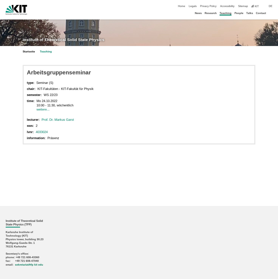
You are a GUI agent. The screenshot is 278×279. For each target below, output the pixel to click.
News (198, 13)
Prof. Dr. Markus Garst (58, 120)
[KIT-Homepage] (16, 10)
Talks (249, 13)
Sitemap (243, 6)
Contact (261, 13)
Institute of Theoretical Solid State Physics (63, 39)
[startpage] (271, 13)
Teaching (225, 13)
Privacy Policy (208, 6)
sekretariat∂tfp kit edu (29, 264)
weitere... (43, 109)
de (270, 6)
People (239, 13)
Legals (193, 6)
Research (211, 13)
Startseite (29, 51)
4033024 (42, 132)
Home (181, 6)
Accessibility (227, 6)
